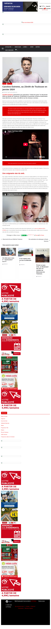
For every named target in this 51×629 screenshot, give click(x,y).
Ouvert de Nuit (4, 420)
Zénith (17, 169)
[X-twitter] (41, 618)
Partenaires (21, 608)
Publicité (33, 606)
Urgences (3, 418)
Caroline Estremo (7, 94)
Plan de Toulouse (4, 432)
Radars (2, 430)
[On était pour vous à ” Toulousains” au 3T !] (8, 248)
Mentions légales (29, 608)
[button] (12, 47)
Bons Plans (18, 46)
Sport (31, 46)
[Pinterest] (41, 622)
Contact (27, 606)
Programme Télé (4, 427)
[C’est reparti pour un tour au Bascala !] (25, 248)
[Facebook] (41, 606)
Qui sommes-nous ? (19, 606)
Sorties (38, 46)
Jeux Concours (9, 50)
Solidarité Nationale (5, 423)
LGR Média (33, 601)
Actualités (8, 46)
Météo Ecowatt (4, 416)
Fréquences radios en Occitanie (7, 436)
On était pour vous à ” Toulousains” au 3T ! (8, 259)
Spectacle (10, 83)
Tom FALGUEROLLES (13, 92)
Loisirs (25, 46)
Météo (2, 425)
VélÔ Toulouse (4, 434)
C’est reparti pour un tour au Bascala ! (25, 260)
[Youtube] (41, 614)
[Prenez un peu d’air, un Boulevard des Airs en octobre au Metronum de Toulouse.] (42, 248)
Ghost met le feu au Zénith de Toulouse (12, 239)
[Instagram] (41, 610)
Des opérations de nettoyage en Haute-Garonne (38, 240)
